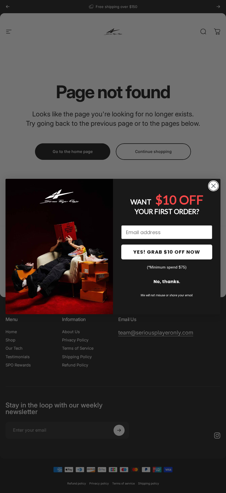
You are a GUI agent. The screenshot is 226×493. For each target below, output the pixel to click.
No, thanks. (167, 281)
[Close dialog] (213, 186)
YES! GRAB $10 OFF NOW (166, 251)
